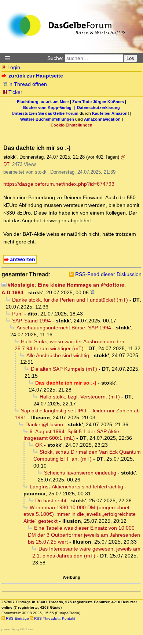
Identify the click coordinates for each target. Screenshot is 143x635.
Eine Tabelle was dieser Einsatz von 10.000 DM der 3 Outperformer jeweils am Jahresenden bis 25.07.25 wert (84, 535)
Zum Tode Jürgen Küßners (98, 101)
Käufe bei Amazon (110, 113)
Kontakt (68, 618)
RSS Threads (45, 618)
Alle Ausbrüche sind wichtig (57, 355)
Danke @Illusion (44, 424)
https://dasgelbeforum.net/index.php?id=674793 (58, 184)
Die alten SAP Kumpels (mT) (64, 369)
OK (39, 445)
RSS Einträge (17, 618)
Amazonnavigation (102, 119)
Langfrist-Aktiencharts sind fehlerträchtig (76, 487)
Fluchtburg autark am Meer (43, 101)
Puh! (17, 314)
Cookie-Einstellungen (71, 125)
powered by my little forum (17, 629)
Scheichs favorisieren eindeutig (80, 473)
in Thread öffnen (27, 84)
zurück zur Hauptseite (35, 76)
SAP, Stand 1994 (31, 321)
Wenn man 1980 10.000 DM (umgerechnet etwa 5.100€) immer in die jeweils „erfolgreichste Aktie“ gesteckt (79, 514)
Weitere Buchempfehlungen (47, 119)
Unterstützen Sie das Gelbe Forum (45, 113)
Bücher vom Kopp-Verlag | (50, 107)
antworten (22, 259)
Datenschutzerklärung (98, 107)
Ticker (15, 92)
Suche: (55, 58)
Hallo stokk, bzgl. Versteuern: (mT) (80, 397)
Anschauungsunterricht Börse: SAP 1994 (63, 327)
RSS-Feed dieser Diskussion (108, 274)
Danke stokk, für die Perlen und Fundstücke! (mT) (70, 300)
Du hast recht (50, 500)
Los (130, 58)
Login (13, 67)
